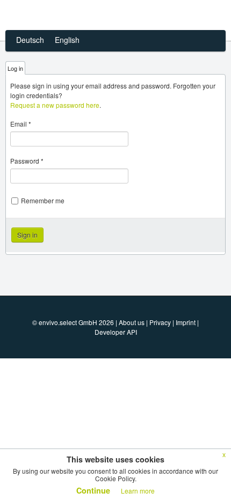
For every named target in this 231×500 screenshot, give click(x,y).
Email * (20, 123)
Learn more (138, 490)
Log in (15, 68)
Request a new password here (54, 104)
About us (132, 322)
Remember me (42, 200)
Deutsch (30, 39)
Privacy (160, 322)
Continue (93, 490)
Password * (27, 160)
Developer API (116, 331)
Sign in (27, 234)
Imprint (186, 322)
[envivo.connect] (71, 15)
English (67, 39)
